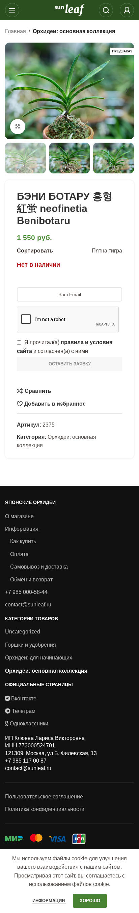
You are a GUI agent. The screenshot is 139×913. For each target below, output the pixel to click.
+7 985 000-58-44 (26, 592)
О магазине (19, 516)
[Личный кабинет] (126, 10)
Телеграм (23, 711)
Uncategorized (22, 631)
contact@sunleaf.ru (28, 604)
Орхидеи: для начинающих (38, 657)
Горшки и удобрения (30, 645)
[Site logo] (69, 10)
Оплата (19, 554)
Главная (15, 31)
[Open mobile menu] (12, 10)
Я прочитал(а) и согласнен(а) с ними (64, 346)
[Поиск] (105, 10)
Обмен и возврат (31, 579)
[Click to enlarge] (17, 126)
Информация (21, 529)
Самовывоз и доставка (39, 567)
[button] (12, 91)
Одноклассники (29, 723)
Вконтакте (23, 698)
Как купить (23, 541)
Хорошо (90, 900)
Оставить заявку (70, 363)
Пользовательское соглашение (44, 796)
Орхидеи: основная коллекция (74, 31)
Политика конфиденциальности (44, 809)
